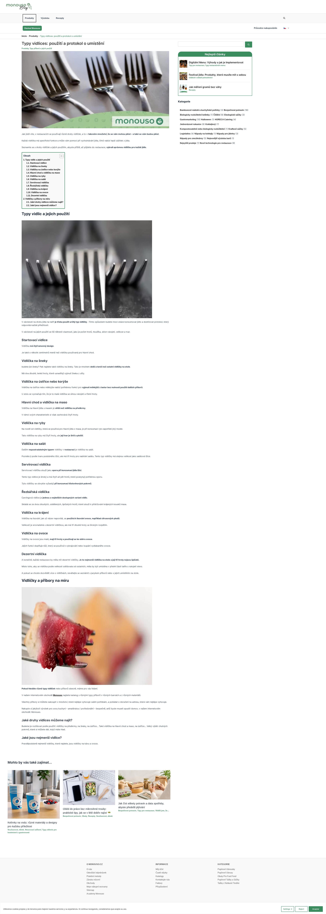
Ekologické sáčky (232, 115)
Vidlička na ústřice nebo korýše (45, 170)
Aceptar (315, 909)
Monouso (57, 695)
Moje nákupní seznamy (97, 887)
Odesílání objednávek (96, 873)
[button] (284, 18)
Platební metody (94, 876)
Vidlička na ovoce (39, 192)
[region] (163, 908)
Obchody (91, 883)
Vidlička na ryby (37, 176)
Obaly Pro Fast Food (227, 876)
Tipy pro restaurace (145, 811)
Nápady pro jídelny (226, 134)
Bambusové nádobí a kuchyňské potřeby (200, 110)
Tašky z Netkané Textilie (228, 883)
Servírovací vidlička (39, 183)
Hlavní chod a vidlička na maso (45, 173)
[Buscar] (248, 44)
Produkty (29, 18)
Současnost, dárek (16, 830)
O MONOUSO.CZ (95, 864)
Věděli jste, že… (162, 811)
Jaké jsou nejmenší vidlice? (43, 205)
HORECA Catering (224, 119)
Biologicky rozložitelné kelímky (195, 115)
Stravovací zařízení (33, 830)
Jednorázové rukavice (190, 124)
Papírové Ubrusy (225, 873)
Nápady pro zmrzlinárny (191, 138)
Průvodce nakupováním (265, 28)
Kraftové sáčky (235, 129)
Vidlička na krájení (39, 189)
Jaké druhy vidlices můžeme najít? (46, 202)
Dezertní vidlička (39, 195)
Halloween (206, 119)
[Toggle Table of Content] (60, 156)
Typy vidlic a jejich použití (37, 160)
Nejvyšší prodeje (188, 143)
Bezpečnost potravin (72, 816)
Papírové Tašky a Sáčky (228, 880)
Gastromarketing (188, 119)
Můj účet (159, 869)
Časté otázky (161, 873)
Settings (286, 909)
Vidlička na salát (38, 179)
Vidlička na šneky (38, 166)
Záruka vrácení (93, 880)
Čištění (216, 115)
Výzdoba (45, 18)
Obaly (84, 816)
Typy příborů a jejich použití (41, 48)
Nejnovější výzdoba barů (219, 138)
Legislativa (185, 134)
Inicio (24, 36)
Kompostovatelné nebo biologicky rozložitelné (202, 129)
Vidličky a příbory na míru (37, 199)
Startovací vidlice (38, 163)
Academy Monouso (95, 894)
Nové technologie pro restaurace (216, 143)
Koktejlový (210, 124)
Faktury (159, 883)
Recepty (60, 18)
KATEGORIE (224, 864)
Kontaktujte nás (163, 880)
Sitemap (90, 890)
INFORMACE (162, 864)
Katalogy (160, 876)
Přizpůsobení (162, 887)
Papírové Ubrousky (226, 869)
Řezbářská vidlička (39, 186)
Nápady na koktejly (203, 134)
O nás (89, 869)
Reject (301, 909)
